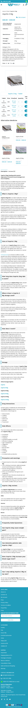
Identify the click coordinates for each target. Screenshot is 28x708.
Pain (2, 630)
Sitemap (3, 668)
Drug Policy (4, 608)
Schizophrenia (4, 255)
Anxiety (3, 627)
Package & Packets (6, 658)
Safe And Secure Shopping (8, 666)
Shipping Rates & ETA (6, 655)
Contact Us (4, 594)
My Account (4, 597)
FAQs (2, 610)
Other (7, 11)
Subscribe (10, 620)
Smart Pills (3, 633)
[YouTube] (10, 699)
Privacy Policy (4, 602)
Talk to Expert (22, 17)
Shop (2, 600)
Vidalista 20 (4, 646)
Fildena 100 (4, 641)
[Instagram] (7, 699)
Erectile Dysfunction (6, 635)
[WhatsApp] (26, 1)
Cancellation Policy (6, 663)
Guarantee (4, 652)
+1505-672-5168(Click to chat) (11, 681)
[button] (1, 4)
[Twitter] (4, 699)
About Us (3, 592)
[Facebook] (2, 699)
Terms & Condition (6, 605)
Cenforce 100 (4, 643)
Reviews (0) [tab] (11, 171)
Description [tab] (4, 171)
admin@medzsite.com (8, 675)
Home (3, 11)
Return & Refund (5, 660)
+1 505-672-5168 (6, 1)
